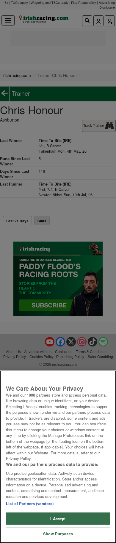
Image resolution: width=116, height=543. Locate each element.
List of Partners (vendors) (30, 503)
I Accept (57, 518)
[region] (58, 456)
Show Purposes (58, 533)
